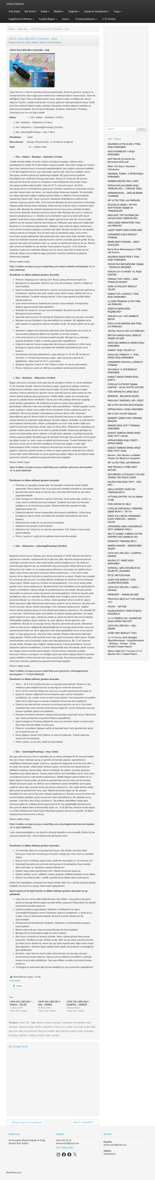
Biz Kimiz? (30, 11)
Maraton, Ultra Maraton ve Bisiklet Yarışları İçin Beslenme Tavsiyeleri (124, 457)
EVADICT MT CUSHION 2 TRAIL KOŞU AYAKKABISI (123, 295)
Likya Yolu (23, 28)
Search (141, 128)
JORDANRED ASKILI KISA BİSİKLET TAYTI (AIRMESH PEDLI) (125, 528)
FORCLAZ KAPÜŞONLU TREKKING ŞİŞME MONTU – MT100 (125, 510)
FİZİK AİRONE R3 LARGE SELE (123, 391)
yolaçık (41, 1035)
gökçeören (48, 1026)
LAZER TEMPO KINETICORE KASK (125, 229)
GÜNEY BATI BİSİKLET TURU (122, 632)
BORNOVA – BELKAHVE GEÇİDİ (123, 396)
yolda (47, 1035)
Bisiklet (58, 11)
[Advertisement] (126, 76)
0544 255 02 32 (63, 1140)
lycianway (88, 1030)
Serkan (43, 42)
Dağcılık (73, 11)
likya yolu (13, 1030)
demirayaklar (79, 1022)
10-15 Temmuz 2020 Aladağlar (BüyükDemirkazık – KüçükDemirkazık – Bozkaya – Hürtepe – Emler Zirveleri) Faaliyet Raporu (126, 642)
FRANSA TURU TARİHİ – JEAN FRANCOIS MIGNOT (123, 280)
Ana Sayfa (14, 11)
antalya (48, 1022)
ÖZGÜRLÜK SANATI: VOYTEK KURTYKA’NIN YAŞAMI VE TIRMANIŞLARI (122, 207)
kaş (76, 1026)
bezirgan (57, 1022)
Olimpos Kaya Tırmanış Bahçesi (26, 1122)
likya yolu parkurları (28, 1030)
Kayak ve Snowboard (96, 11)
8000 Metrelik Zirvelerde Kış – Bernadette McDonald (122, 160)
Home (12, 28)
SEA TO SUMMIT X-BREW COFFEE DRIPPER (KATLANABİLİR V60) (125, 535)
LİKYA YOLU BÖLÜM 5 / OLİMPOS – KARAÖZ (78, 1003)
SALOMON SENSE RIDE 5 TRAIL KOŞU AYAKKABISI (124, 258)
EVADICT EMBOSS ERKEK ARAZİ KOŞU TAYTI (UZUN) (124, 434)
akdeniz (40, 1022)
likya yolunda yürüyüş (66, 1030)
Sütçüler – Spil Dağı (117, 606)
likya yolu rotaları (46, 1030)
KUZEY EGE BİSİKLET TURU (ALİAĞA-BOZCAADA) (122, 581)
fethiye (38, 1026)
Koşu (117, 11)
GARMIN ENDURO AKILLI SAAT (123, 181)
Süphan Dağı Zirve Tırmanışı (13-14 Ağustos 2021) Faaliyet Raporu (125, 652)
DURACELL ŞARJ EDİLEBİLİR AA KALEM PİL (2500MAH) (124, 569)
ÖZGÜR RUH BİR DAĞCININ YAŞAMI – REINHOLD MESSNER (126, 266)
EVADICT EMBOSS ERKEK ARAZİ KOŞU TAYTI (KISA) (124, 449)
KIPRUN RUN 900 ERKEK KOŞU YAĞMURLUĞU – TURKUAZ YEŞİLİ (125, 187)
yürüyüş (55, 1035)
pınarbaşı (13, 1035)
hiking (57, 1026)
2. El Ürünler (109, 19)
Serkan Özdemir (15, 4)
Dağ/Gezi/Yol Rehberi (21, 19)
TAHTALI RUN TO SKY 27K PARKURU (126, 330)
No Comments (54, 42)
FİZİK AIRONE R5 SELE (119, 504)
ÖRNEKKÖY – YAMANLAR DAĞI (123, 594)
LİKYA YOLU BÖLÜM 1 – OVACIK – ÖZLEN (21, 1003)
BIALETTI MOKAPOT (83, 1122)
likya (93, 1026)
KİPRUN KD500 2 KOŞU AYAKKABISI (125, 409)
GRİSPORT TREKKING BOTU (122, 541)
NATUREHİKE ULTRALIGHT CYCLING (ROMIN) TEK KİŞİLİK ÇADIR (126, 476)
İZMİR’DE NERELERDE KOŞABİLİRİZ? (119, 310)
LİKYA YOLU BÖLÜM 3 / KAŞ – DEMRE (49, 1003)
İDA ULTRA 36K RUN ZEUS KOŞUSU (125, 404)
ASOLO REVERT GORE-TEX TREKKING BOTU (121, 491)
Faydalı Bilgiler (47, 19)
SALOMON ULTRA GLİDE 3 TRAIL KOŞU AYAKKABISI (124, 145)
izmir (63, 1026)
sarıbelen (23, 1035)
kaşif (81, 1026)
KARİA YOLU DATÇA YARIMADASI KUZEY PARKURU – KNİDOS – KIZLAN (124, 518)
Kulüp (44, 11)
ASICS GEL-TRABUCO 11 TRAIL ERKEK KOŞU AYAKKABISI (123, 356)
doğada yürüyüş (26, 1026)
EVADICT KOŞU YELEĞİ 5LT (121, 350)
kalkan (70, 1026)
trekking (32, 1035)
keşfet (87, 1026)
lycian (80, 1030)
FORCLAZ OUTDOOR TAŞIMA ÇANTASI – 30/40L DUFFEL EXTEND (126, 386)
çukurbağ (67, 1022)
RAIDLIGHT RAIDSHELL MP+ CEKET (126, 400)
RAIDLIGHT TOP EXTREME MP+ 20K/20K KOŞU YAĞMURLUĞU (124, 217)
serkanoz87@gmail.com (67, 1143)
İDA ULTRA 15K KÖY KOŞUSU (122, 413)
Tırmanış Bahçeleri (85, 19)
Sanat (65, 19)
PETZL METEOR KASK (119, 575)
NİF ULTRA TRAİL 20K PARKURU (124, 462)
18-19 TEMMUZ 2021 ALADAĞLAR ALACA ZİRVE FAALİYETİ (125, 620)
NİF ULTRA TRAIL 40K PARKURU (124, 200)
